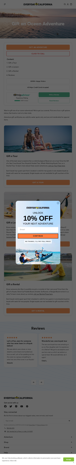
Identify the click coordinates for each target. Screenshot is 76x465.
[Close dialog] (58, 203)
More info (13, 461)
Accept (68, 459)
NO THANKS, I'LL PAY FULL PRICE (38, 241)
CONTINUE (38, 236)
